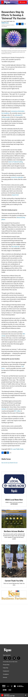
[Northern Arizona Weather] (14, 519)
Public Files (5, 667)
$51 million (17, 411)
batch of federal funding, (15, 162)
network (3, 409)
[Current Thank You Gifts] (14, 560)
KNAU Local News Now (14, 500)
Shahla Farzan (5, 23)
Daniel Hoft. (15, 195)
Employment (6, 671)
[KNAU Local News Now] (14, 484)
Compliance (6, 674)
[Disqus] (14, 624)
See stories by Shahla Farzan (9, 463)
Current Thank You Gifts (14, 581)
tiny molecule (15, 246)
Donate (23, 2)
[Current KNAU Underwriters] (14, 595)
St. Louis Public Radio (17, 449)
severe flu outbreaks (17, 177)
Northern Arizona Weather (14, 531)
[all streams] (26, 695)
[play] (2, 695)
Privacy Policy (6, 664)
